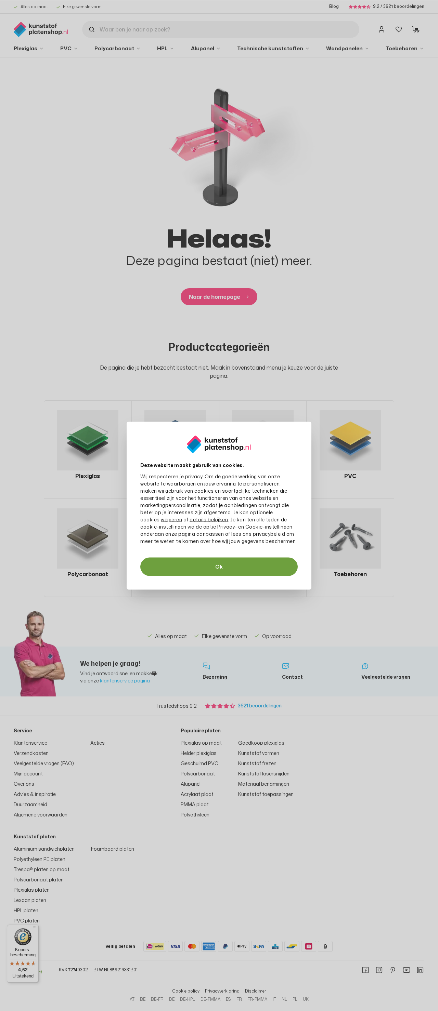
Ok (219, 566)
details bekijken (209, 519)
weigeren (171, 519)
